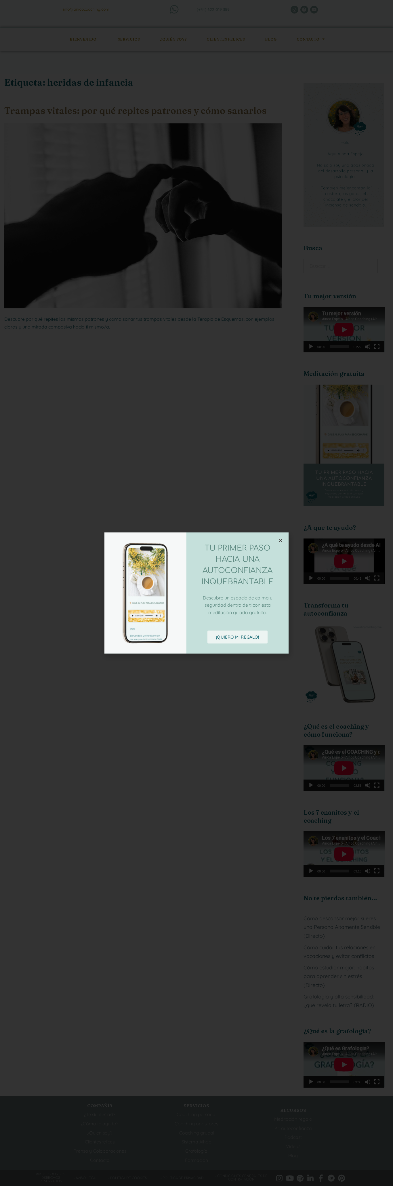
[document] (196, 593)
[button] (280, 540)
